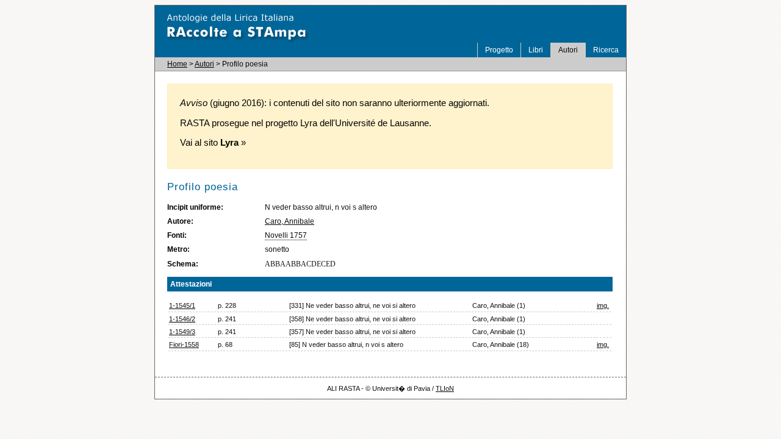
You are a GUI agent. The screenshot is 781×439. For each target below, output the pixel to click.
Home (177, 64)
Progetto (499, 50)
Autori (568, 50)
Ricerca (606, 50)
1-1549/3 (182, 331)
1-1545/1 (182, 305)
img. (603, 305)
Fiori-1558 (184, 344)
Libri (535, 50)
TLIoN (445, 388)
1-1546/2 (182, 319)
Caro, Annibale (289, 221)
